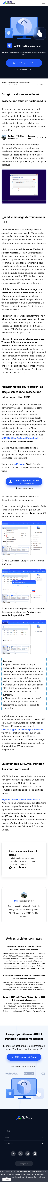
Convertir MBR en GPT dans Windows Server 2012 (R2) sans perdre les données (24, 998)
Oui (14, 867)
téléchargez (19, 464)
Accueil (3, 82)
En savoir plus (39, 1177)
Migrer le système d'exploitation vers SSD (21, 799)
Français (23, 1163)
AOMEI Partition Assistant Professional (19, 438)
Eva (12, 136)
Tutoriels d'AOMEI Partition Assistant (18, 82)
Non (24, 867)
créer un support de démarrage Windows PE (22, 729)
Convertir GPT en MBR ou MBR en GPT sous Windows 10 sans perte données (24, 948)
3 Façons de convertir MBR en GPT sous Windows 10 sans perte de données (24, 977)
